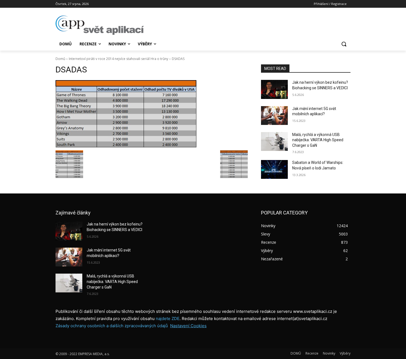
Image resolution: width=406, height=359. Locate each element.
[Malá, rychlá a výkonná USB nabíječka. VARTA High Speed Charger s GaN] (274, 141)
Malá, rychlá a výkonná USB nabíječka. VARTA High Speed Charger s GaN (317, 140)
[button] (343, 44)
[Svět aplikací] (100, 25)
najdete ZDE (168, 318)
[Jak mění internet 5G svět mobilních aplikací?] (274, 115)
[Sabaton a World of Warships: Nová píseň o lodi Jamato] (274, 169)
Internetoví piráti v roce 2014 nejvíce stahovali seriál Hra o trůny (118, 58)
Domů (60, 58)
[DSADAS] (152, 114)
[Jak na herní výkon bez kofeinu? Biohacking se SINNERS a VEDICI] (274, 89)
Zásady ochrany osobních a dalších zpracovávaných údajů (112, 325)
